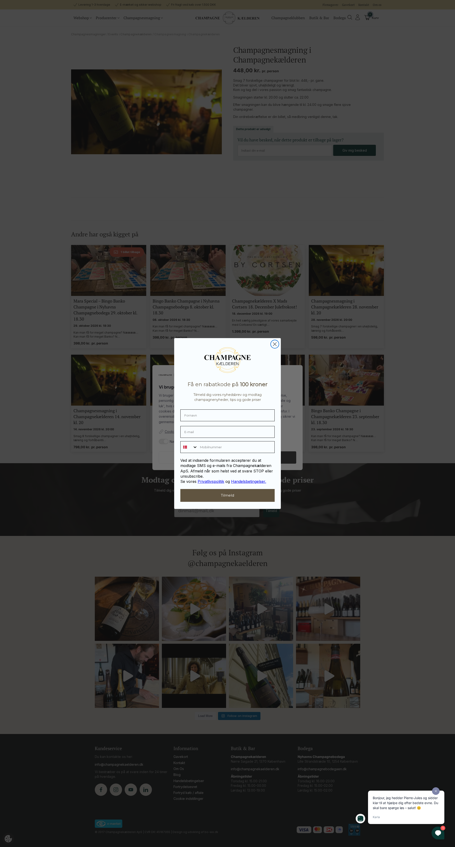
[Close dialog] (275, 344)
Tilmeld (227, 495)
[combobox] (189, 447)
